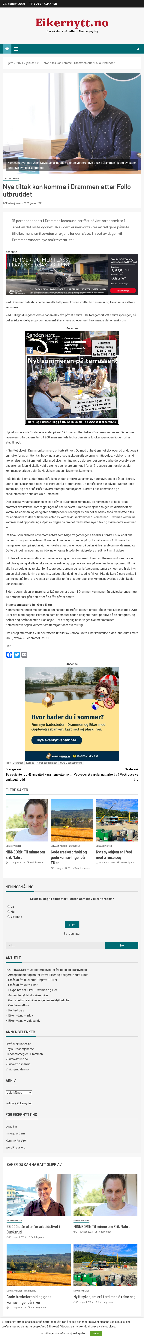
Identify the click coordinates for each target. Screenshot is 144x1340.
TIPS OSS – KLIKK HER (43, 3)
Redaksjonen (13, 203)
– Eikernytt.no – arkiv (19, 1015)
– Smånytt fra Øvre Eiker (22, 985)
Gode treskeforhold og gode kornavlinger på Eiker (69, 857)
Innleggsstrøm (15, 1133)
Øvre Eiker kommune (71, 762)
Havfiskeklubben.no (18, 1044)
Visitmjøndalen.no (17, 1069)
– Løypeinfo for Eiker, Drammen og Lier (31, 990)
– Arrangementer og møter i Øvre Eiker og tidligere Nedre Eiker (47, 975)
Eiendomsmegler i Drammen (24, 1054)
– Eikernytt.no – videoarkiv (23, 1021)
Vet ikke (16, 917)
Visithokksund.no (17, 1059)
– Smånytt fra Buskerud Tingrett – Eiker (31, 980)
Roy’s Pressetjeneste (20, 1049)
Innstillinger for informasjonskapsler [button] (63, 1333)
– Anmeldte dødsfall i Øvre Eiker (27, 995)
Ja (12, 906)
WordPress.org (16, 1147)
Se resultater (72, 933)
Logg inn (11, 1126)
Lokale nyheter (11, 179)
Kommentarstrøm (17, 1140)
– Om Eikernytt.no (17, 1005)
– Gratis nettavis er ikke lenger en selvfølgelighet (38, 1000)
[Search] (138, 48)
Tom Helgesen (82, 868)
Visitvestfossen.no (18, 1064)
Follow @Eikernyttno (19, 1103)
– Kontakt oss (15, 1010)
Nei (13, 912)
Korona (30, 762)
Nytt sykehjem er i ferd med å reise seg (105, 1296)
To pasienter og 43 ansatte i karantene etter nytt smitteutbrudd (38, 774)
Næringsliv (74, 846)
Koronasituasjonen (47, 762)
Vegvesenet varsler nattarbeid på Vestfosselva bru (106, 774)
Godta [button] (96, 1333)
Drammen (18, 762)
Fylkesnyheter (14, 1221)
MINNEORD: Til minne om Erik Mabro (102, 1226)
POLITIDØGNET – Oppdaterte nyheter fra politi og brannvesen (46, 970)
